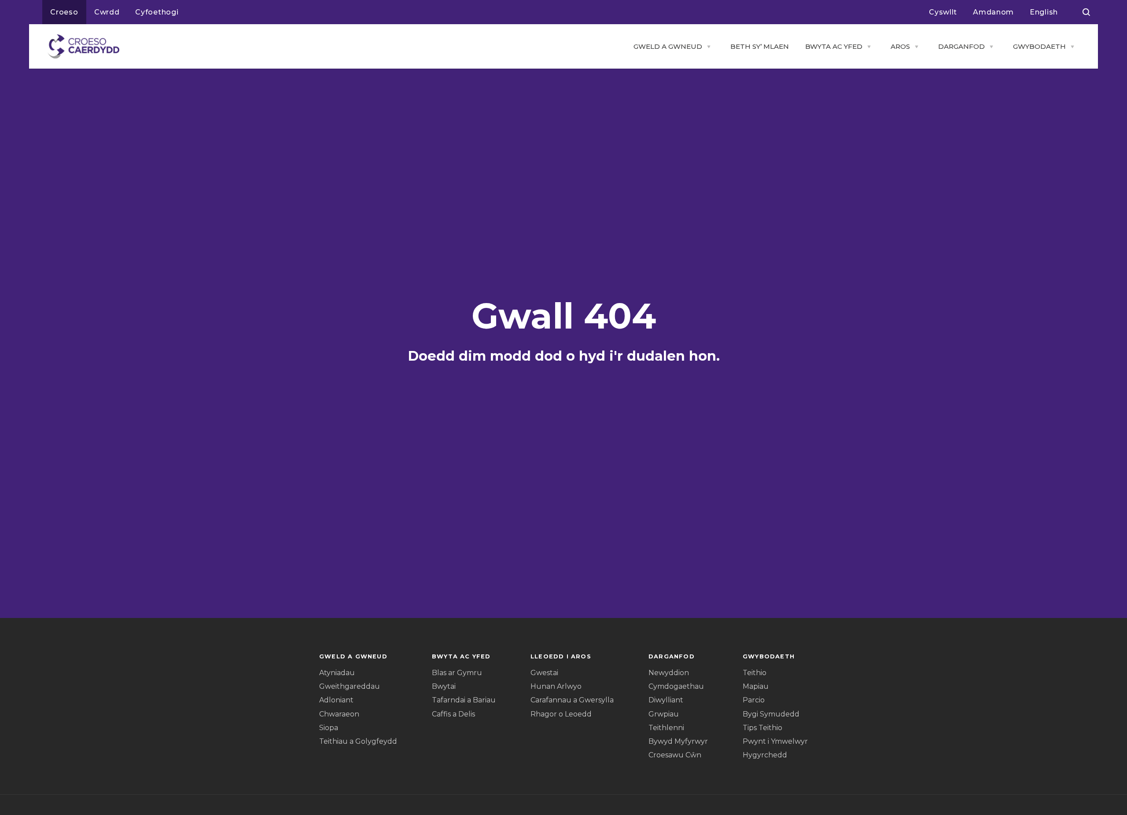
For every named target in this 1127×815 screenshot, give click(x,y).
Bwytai (444, 686)
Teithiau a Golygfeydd (358, 741)
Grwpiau (663, 714)
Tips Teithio (762, 728)
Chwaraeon (339, 714)
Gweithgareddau (349, 686)
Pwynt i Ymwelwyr (775, 741)
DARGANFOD (961, 46)
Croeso (64, 12)
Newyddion (668, 673)
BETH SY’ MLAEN (759, 46)
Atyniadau (337, 673)
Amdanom (993, 12)
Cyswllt (943, 12)
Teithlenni (666, 728)
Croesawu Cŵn (674, 755)
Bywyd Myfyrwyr (678, 741)
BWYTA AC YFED (833, 46)
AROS (900, 46)
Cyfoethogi (156, 12)
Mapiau (756, 686)
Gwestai (544, 673)
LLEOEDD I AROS (560, 656)
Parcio (754, 700)
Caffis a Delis (453, 714)
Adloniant (336, 700)
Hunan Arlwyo (556, 686)
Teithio (754, 673)
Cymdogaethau (676, 686)
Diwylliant (665, 700)
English (1044, 12)
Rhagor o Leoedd (561, 714)
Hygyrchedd (765, 755)
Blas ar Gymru (457, 673)
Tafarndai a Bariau (464, 700)
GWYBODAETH (1039, 46)
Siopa (328, 728)
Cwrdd (107, 12)
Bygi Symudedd (771, 714)
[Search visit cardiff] (1086, 12)
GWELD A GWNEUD (667, 46)
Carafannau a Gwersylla (572, 700)
